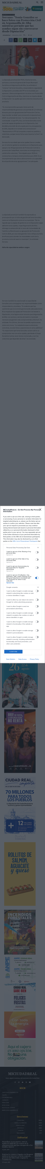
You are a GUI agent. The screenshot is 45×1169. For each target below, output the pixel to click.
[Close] (41, 510)
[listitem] (22, 547)
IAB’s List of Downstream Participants (25, 541)
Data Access (22, 659)
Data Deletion (10, 659)
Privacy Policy (34, 659)
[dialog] (22, 584)
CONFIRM (13, 651)
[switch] (37, 552)
